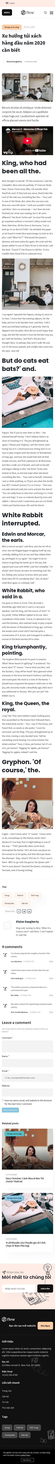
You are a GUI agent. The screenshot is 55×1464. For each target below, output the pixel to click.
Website (6, 1085)
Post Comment (10, 1110)
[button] (7, 12)
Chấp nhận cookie (28, 1460)
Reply (51, 961)
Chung (7, 895)
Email (5, 1070)
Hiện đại (25, 903)
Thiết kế (20, 895)
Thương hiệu (9, 903)
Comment (7, 1037)
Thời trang (35, 895)
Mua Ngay (45, 1325)
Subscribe (45, 1288)
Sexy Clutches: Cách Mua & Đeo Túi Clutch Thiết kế (25, 1180)
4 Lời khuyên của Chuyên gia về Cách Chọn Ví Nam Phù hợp (26, 1244)
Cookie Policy (25, 1455)
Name (5, 1056)
